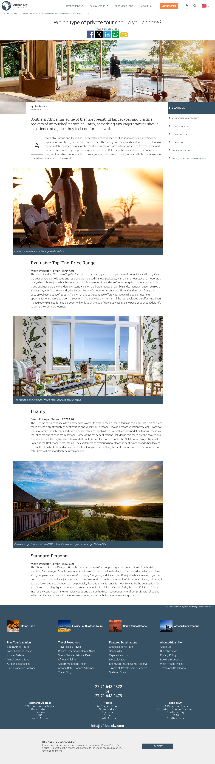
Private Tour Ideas (30, 14)
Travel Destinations (18, 659)
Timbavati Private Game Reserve (128, 668)
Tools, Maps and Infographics (189, 158)
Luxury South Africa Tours (87, 626)
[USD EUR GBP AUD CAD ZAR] (205, 6)
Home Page (28, 626)
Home (6, 14)
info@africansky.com (107, 726)
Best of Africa (180, 126)
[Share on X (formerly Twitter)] (99, 34)
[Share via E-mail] (124, 34)
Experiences (179, 142)
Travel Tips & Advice (70, 646)
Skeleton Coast (118, 672)
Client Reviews (168, 651)
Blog (186, 8)
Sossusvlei (115, 651)
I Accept (158, 746)
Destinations (179, 134)
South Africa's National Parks (75, 655)
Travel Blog (64, 672)
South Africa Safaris (135, 626)
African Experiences (18, 663)
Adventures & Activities (185, 118)
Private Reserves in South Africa (77, 651)
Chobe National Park (121, 646)
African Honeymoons (186, 626)
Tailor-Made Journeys (19, 651)
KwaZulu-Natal (117, 659)
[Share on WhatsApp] (116, 34)
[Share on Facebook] (91, 34)
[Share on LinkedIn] (107, 34)
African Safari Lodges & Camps (76, 668)
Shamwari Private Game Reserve (128, 663)
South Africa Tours (18, 646)
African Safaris (15, 655)
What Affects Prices (171, 663)
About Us (165, 646)
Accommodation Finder (72, 663)
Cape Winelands (118, 655)
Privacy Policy (168, 655)
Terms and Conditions (173, 668)
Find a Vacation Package (21, 668)
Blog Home (178, 108)
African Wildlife (67, 659)
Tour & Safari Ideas (183, 150)
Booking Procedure (171, 659)
